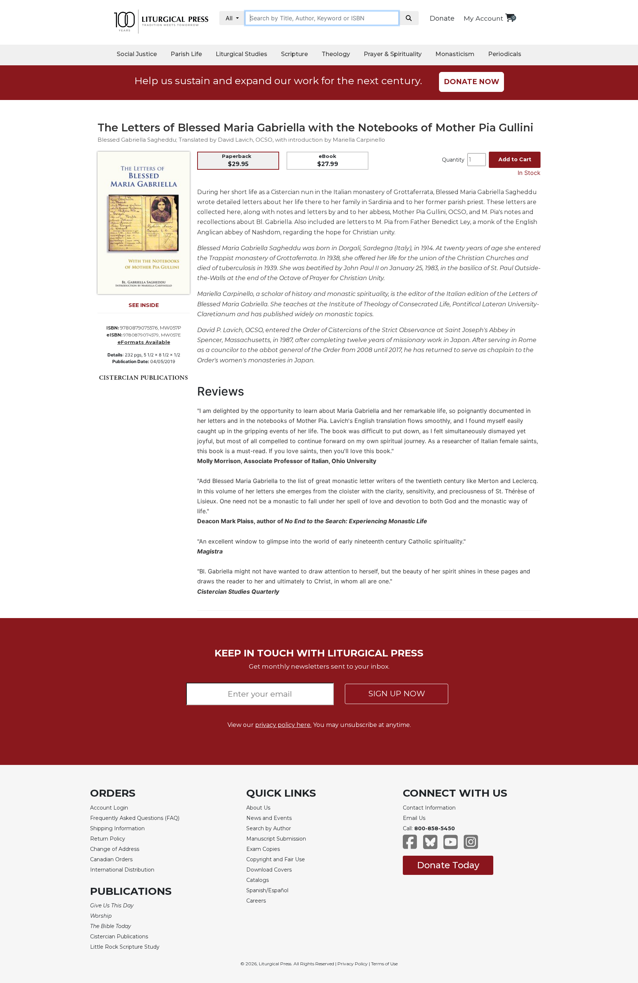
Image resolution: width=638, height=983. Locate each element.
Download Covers (269, 869)
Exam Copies (263, 849)
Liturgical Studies (241, 54)
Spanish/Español (267, 890)
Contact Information (429, 807)
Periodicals (504, 54)
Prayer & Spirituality (393, 54)
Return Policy (107, 838)
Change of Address (114, 849)
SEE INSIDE (143, 305)
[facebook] (410, 845)
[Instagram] (471, 845)
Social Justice (137, 54)
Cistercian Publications (119, 936)
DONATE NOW (471, 81)
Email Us (414, 818)
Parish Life (186, 54)
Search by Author (268, 828)
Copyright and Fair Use (275, 859)
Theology (336, 54)
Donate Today (448, 865)
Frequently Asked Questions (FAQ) (134, 818)
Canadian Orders (111, 859)
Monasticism (454, 54)
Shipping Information (117, 828)
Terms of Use (384, 963)
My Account (483, 18)
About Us (258, 807)
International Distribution (122, 869)
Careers (256, 900)
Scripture (294, 54)
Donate (442, 18)
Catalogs (257, 880)
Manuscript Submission (276, 838)
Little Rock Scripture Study (125, 947)
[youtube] (450, 845)
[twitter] (430, 845)
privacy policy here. (283, 724)
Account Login (109, 807)
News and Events (269, 818)
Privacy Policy (352, 963)
